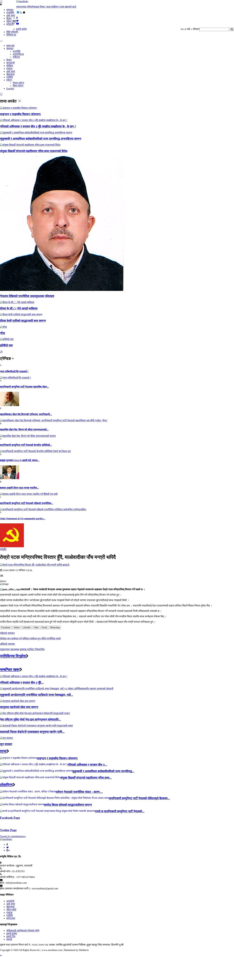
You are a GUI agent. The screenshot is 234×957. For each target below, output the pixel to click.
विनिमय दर (11, 34)
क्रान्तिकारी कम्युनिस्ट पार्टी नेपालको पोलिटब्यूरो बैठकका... (139, 798)
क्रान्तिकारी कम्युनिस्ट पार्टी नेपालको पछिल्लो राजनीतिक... (26, 503)
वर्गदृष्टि (3, 549)
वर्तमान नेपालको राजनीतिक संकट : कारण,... (79, 792)
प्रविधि (9, 77)
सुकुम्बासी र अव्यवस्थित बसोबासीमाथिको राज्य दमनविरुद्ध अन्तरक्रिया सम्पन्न (40, 138)
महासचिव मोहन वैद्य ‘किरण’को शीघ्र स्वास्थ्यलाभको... (24, 429)
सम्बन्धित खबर (10, 670)
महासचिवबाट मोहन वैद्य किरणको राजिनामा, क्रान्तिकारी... (26, 414)
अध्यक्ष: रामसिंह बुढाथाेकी (60, 944)
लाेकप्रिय (6, 785)
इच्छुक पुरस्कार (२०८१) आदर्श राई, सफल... (19, 460)
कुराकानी (10, 62)
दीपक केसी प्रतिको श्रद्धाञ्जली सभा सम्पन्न (23, 320)
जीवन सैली (11, 21)
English (10, 88)
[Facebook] (7, 844)
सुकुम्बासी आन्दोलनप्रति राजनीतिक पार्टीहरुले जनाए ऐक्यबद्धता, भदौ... (36, 695)
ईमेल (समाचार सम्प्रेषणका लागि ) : (15, 888)
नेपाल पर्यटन (18, 82)
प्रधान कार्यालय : (8, 865)
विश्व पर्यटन (18, 85)
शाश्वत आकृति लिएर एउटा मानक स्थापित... (19, 487)
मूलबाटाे (65, 564)
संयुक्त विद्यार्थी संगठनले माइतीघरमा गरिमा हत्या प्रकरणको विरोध (33, 151)
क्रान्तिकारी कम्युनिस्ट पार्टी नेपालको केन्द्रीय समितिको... (26, 445)
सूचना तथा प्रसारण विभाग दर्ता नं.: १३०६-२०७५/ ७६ (24, 944)
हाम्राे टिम (10, 936)
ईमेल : (2, 882)
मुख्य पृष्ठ (10, 45)
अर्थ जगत (10, 15)
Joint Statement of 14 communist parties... (22, 518)
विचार (9, 18)
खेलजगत (10, 74)
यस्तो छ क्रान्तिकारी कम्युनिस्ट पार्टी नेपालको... (119, 811)
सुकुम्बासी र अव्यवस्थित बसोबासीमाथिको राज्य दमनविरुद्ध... (103, 771)
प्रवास (9, 68)
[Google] (8, 850)
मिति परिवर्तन (12, 32)
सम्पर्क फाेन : (6, 871)
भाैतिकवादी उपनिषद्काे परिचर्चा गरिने (22, 930)
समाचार (9, 9)
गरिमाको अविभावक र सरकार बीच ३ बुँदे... (22, 682)
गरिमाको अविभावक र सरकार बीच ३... (87, 764)
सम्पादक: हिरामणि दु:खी (113, 944)
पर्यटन (9, 80)
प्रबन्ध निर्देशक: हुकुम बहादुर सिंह (87, 944)
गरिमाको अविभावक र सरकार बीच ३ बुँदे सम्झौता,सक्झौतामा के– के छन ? (38, 126)
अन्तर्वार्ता (10, 901)
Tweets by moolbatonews (13, 836)
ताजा (3, 751)
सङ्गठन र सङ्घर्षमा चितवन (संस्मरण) (20, 114)
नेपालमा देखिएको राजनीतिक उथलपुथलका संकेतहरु (27, 296)
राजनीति (10, 12)
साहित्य (9, 65)
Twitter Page (8, 830)
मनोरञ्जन (10, 918)
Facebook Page (10, 817)
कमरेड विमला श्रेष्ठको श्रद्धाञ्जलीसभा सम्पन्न (68, 804)
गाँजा (2, 333)
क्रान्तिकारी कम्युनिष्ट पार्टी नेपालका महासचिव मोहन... (24, 386)
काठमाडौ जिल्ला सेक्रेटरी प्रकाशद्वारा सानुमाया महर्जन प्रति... (32, 731)
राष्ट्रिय (16, 57)
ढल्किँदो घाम (6, 345)
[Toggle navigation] (1, 41)
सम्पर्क (9, 939)
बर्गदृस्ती (10, 24)
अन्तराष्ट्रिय (18, 54)
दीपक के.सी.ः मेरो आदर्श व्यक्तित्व (18, 308)
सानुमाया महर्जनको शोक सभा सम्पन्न (19, 707)
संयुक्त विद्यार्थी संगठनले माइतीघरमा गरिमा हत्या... (86, 777)
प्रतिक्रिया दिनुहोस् (13, 656)
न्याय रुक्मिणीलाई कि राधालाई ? (14, 371)
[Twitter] (7, 847)
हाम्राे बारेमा (21, 29)
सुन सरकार (6, 744)
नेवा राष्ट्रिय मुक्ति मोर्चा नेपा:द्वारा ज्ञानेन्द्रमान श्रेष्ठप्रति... (30, 719)
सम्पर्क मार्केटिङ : (7, 877)
